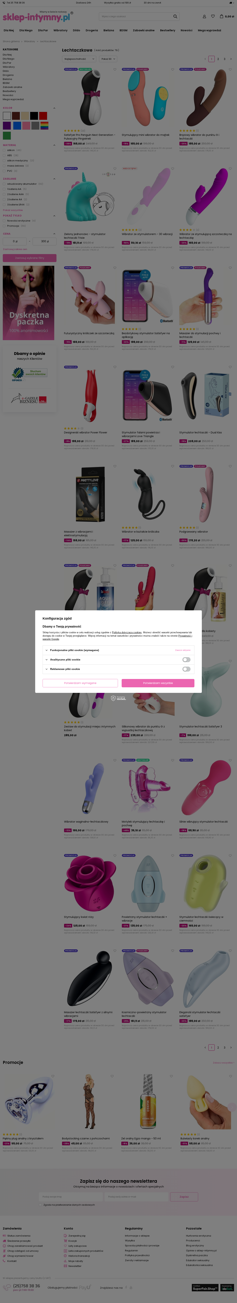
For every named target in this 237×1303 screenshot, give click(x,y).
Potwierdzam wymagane (80, 683)
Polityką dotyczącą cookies (127, 632)
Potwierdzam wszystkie (158, 683)
